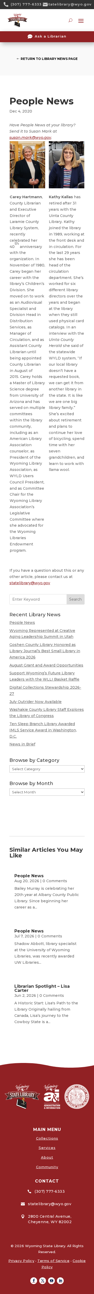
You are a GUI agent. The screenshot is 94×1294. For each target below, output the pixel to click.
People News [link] (22, 622)
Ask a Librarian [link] (50, 36)
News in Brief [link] (22, 744)
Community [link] (47, 1167)
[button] (33, 1280)
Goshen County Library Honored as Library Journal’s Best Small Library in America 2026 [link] (44, 651)
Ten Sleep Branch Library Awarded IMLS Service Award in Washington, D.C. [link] (43, 730)
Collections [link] (47, 1138)
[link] (8, 4)
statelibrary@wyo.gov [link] (69, 4)
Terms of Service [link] (53, 1261)
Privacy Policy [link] (21, 1261)
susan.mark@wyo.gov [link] (30, 137)
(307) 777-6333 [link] (26, 4)
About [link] (47, 1157)
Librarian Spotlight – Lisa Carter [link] (42, 988)
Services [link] (47, 1148)
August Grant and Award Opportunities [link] (46, 665)
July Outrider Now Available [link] (35, 701)
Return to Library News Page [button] (49, 59)
